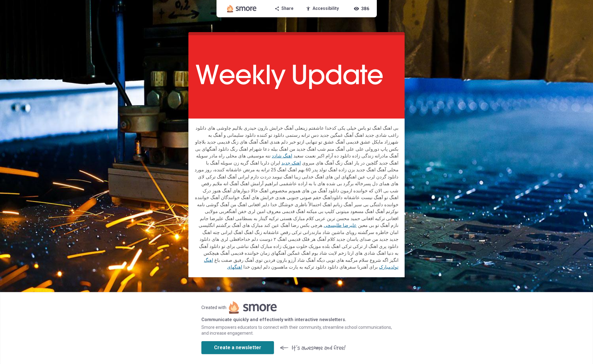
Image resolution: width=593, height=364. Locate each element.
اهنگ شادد (282, 156)
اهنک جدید (291, 163)
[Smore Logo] (242, 9)
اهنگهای (234, 267)
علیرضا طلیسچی (340, 225)
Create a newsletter (237, 347)
